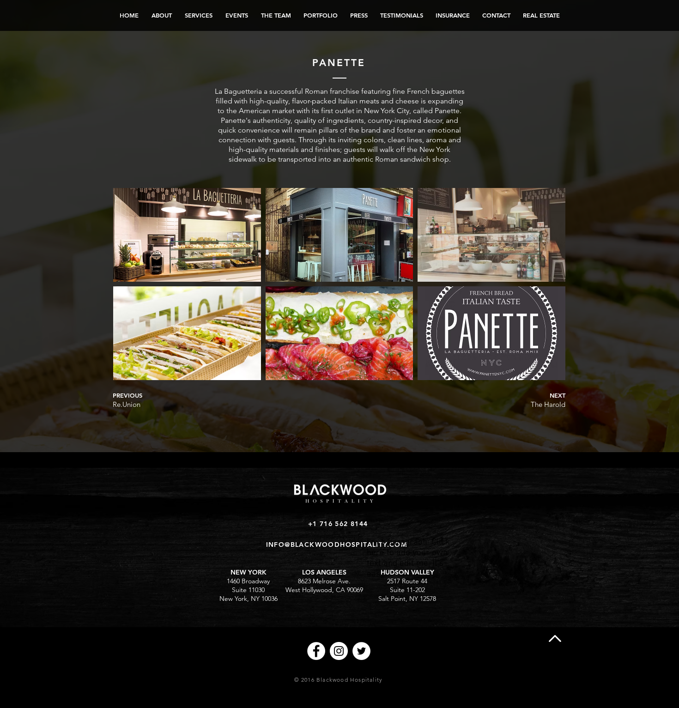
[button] (187, 235)
